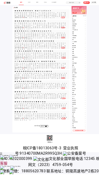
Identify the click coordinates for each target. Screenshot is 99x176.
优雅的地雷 (74, 24)
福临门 (73, 55)
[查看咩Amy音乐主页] (85, 67)
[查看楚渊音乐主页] (85, 32)
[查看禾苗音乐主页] (85, 43)
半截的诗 (74, 37)
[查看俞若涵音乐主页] (85, 22)
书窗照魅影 (74, 35)
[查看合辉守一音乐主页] (85, 75)
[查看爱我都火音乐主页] (85, 71)
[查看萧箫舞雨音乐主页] (85, 26)
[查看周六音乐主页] (85, 39)
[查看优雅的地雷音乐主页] (85, 24)
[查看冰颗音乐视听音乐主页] (85, 122)
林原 (73, 92)
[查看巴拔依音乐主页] (85, 118)
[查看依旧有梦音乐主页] (85, 100)
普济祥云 (74, 110)
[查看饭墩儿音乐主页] (85, 86)
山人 (73, 61)
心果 (73, 114)
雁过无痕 (74, 94)
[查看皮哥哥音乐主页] (85, 83)
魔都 (73, 65)
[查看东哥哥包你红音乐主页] (85, 57)
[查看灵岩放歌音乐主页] (85, 69)
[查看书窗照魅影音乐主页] (85, 35)
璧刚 (73, 59)
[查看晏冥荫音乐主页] (85, 112)
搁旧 (73, 116)
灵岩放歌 (74, 69)
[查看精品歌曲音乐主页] (85, 20)
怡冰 (73, 123)
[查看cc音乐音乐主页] (85, 81)
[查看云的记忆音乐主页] (85, 84)
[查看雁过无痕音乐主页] (85, 94)
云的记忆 (74, 84)
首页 (36, 125)
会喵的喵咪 (74, 63)
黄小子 (73, 98)
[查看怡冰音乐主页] (85, 124)
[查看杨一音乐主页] (85, 106)
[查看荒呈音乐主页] (85, 126)
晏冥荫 (73, 112)
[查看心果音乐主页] (85, 114)
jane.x (73, 96)
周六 (73, 39)
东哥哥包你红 (75, 57)
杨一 (73, 106)
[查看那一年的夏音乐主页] (85, 73)
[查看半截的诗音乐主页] (85, 38)
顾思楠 (73, 120)
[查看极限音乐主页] (85, 51)
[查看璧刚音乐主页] (85, 59)
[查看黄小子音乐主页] (85, 98)
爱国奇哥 (74, 104)
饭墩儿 (73, 86)
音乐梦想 (74, 47)
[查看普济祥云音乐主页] (85, 110)
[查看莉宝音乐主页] (85, 34)
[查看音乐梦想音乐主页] (85, 47)
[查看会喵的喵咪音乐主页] (85, 63)
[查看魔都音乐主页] (85, 65)
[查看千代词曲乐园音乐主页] (85, 30)
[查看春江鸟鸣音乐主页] (85, 88)
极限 (73, 51)
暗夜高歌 (74, 45)
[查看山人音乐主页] (85, 61)
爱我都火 (74, 71)
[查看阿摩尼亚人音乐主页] (85, 77)
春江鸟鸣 (74, 88)
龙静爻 (73, 90)
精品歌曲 (74, 20)
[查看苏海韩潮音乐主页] (85, 128)
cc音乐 (73, 80)
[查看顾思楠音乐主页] (85, 120)
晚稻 (73, 49)
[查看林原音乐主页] (85, 92)
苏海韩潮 (74, 127)
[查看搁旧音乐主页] (85, 116)
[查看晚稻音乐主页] (85, 49)
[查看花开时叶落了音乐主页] (85, 108)
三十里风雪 (74, 41)
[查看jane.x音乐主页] (85, 96)
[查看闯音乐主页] (85, 18)
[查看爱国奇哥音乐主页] (85, 104)
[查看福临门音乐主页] (85, 55)
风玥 (73, 53)
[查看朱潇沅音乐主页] (85, 28)
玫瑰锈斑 (74, 102)
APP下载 (94, 2)
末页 (38, 125)
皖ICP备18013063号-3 (42, 148)
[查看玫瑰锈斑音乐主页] (85, 102)
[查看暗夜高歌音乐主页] (85, 45)
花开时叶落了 (75, 108)
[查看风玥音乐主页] (85, 53)
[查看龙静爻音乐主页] (85, 90)
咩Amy (73, 67)
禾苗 (73, 43)
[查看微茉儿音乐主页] (85, 79)
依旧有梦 (74, 100)
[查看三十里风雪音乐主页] (85, 41)
